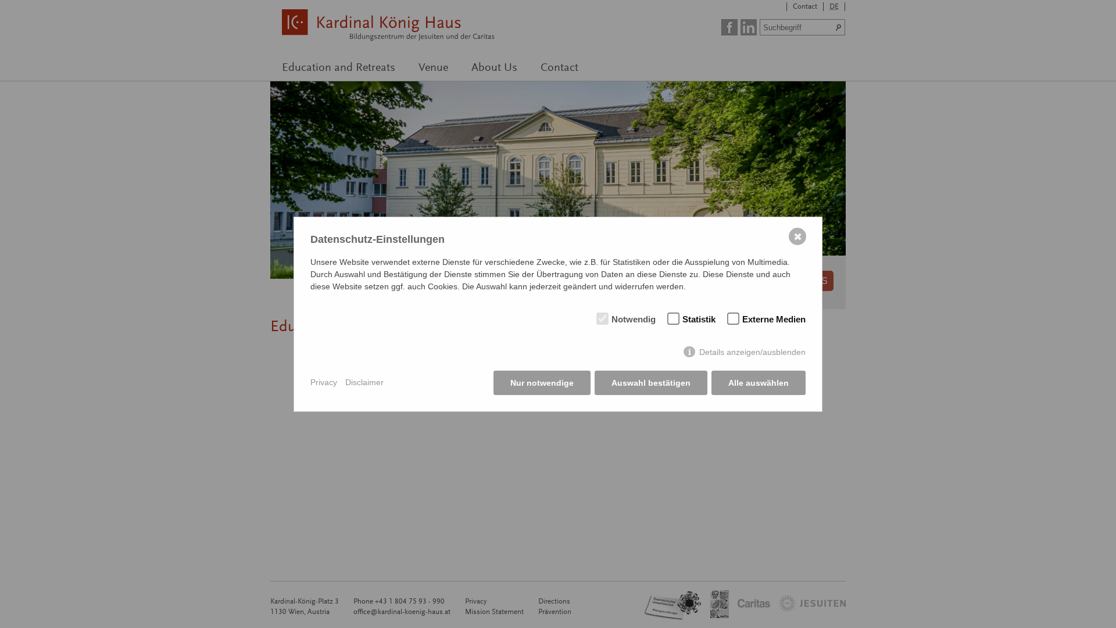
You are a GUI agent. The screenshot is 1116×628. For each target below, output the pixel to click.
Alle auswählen (758, 382)
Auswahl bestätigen (651, 382)
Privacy (323, 382)
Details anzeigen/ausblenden (752, 352)
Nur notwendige (542, 382)
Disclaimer (364, 382)
